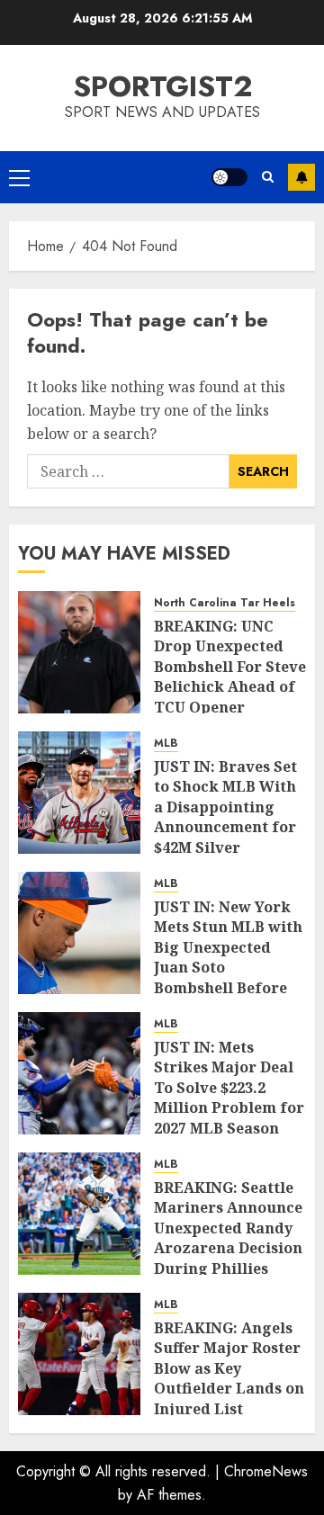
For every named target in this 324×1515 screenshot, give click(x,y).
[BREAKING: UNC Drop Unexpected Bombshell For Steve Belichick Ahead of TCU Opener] (79, 652)
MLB (166, 743)
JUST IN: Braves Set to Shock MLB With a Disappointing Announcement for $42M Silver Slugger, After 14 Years (225, 827)
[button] (19, 177)
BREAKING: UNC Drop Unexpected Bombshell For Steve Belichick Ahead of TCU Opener (230, 666)
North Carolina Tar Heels (224, 603)
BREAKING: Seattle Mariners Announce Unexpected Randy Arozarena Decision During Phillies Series (228, 1238)
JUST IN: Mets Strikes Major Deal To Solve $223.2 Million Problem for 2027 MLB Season (229, 1087)
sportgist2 (162, 86)
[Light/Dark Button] (230, 177)
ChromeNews (266, 1471)
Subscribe (301, 177)
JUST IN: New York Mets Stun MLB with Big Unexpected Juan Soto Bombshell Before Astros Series (228, 957)
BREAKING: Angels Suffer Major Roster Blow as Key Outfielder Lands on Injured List (229, 1368)
